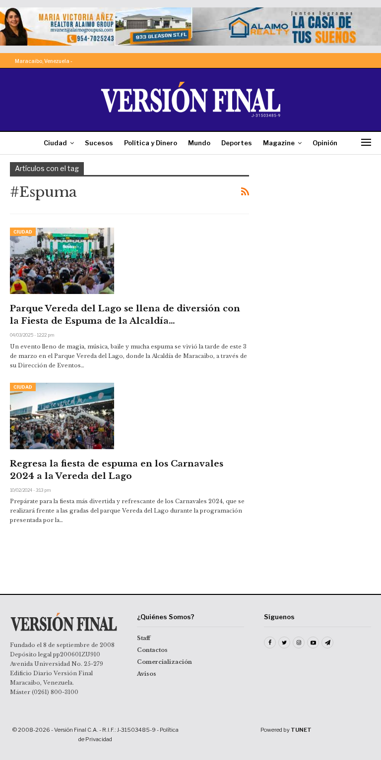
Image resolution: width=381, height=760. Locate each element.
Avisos (146, 673)
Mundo (199, 143)
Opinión (325, 143)
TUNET (301, 729)
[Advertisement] (320, 211)
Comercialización (164, 661)
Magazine (279, 143)
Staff (143, 638)
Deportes (236, 143)
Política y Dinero (150, 143)
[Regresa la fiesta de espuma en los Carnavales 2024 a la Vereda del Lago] (62, 416)
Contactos (152, 649)
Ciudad (55, 143)
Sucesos (99, 143)
